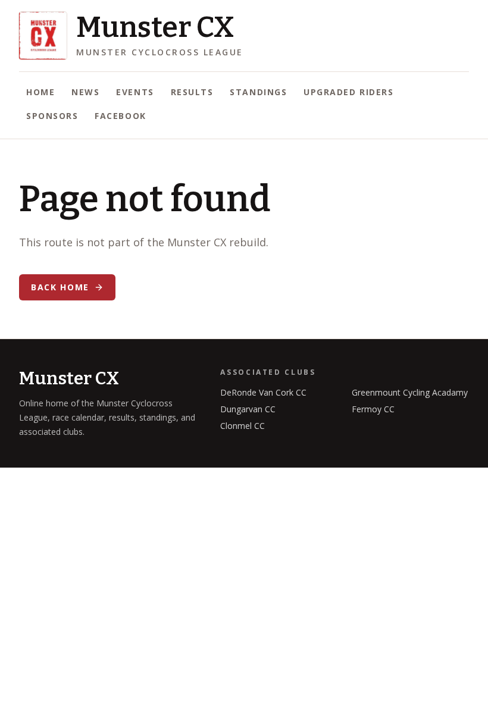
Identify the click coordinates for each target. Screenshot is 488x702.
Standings (258, 92)
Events (135, 92)
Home (40, 92)
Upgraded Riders (348, 92)
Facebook (120, 115)
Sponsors (52, 115)
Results (192, 92)
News (85, 92)
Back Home (60, 287)
